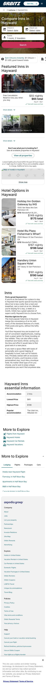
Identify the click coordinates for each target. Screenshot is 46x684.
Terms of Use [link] (8, 611)
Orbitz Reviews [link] (9, 576)
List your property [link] (10, 520)
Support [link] (7, 634)
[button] (23, 109)
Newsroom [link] (8, 528)
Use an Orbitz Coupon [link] (12, 650)
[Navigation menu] (41, 4)
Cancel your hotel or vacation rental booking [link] (20, 638)
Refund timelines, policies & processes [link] (17, 646)
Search (23, 45)
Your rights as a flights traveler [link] (15, 654)
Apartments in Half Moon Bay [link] (15, 481)
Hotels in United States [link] (12, 555)
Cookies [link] (7, 607)
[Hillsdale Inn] (23, 126)
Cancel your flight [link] (10, 642)
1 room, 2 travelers (16, 38)
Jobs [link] (6, 516)
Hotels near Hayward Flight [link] (14, 472)
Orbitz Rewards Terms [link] (12, 619)
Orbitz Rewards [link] (9, 541)
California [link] (11, 10)
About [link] (6, 512)
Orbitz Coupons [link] (9, 580)
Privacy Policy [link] (9, 603)
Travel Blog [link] (8, 592)
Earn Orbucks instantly (14, 58)
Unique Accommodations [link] (13, 588)
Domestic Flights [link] (10, 568)
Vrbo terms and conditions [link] (13, 615)
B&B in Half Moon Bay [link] (12, 486)
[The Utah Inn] (23, 90)
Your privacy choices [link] (11, 623)
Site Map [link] (7, 536)
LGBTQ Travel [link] (9, 584)
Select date (12, 30)
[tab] (7, 465)
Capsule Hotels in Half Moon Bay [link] (16, 491)
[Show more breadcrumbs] (4, 10)
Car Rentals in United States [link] (14, 563)
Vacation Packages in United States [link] (17, 572)
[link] (23, 434)
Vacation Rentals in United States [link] (16, 559)
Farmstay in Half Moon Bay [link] (14, 477)
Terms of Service (26, 681)
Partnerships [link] (8, 524)
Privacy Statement (11, 681)
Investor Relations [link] (10, 532)
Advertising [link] (8, 545)
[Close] (43, 660)
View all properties (23, 155)
